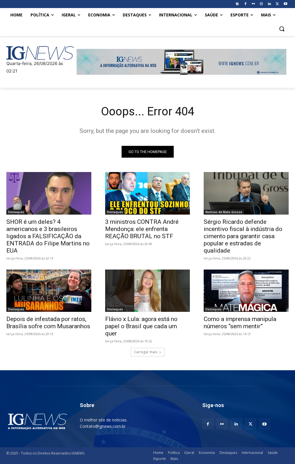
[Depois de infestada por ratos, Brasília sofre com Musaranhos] (48, 291)
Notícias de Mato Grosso (223, 212)
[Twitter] (277, 4)
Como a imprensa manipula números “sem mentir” (240, 323)
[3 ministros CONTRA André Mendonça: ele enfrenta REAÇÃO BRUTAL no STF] (147, 193)
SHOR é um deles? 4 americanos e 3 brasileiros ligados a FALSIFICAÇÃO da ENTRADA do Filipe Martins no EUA (48, 236)
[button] (282, 29)
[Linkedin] (269, 4)
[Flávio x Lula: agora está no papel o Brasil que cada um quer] (147, 291)
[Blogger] (237, 4)
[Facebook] (245, 4)
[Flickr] (253, 4)
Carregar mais (145, 352)
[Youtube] (285, 4)
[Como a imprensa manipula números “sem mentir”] (246, 291)
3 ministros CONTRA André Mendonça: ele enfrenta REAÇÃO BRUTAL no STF (142, 229)
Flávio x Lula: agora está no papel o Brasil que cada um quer (141, 326)
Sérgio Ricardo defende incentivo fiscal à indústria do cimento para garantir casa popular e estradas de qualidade (243, 236)
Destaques (16, 212)
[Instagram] (261, 4)
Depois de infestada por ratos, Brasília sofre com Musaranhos (48, 323)
